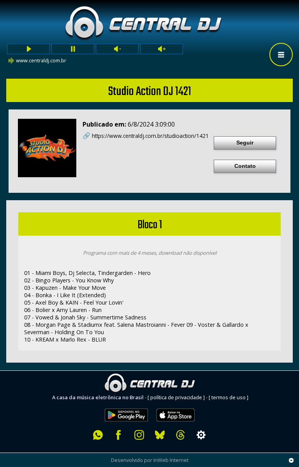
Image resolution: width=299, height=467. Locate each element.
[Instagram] (139, 435)
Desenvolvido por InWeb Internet (149, 459)
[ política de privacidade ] (176, 397)
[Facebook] (118, 435)
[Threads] (180, 435)
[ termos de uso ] (228, 397)
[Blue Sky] (160, 435)
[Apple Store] (180, 404)
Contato (245, 166)
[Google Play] (126, 404)
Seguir (244, 142)
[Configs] (201, 435)
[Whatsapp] (98, 435)
